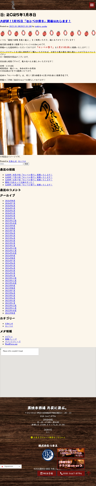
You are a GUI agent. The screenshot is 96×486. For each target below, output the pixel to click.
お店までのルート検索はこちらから (49, 437)
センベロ (22, 161)
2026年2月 (10, 215)
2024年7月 (10, 260)
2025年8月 (10, 228)
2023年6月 (10, 293)
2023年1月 (10, 303)
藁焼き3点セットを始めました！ (19, 182)
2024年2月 (10, 273)
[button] (92, 5)
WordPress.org (11, 344)
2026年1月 (10, 218)
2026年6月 (10, 205)
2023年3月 (10, 300)
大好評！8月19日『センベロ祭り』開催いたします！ (29, 174)
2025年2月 (10, 243)
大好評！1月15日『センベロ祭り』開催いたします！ (35, 20)
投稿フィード (11, 339)
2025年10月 (10, 223)
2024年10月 (10, 253)
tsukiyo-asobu (41, 26)
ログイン (9, 336)
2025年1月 (10, 245)
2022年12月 (10, 305)
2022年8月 (10, 313)
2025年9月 (10, 225)
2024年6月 (10, 263)
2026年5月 (10, 208)
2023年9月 (10, 285)
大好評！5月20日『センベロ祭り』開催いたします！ (29, 184)
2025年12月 (10, 220)
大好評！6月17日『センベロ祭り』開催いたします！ (29, 179)
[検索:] (12, 163)
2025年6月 (10, 233)
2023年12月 (10, 278)
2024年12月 (10, 248)
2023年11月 (10, 280)
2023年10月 (10, 283)
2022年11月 (10, 308)
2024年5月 (10, 265)
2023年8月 (10, 288)
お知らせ (13, 161)
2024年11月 (10, 250)
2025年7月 (10, 230)
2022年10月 (10, 310)
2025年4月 (10, 238)
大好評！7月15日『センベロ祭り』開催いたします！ (29, 177)
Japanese (8, 466)
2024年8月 (10, 258)
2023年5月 (10, 295)
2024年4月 (10, 268)
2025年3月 (10, 240)
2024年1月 (10, 275)
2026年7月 (10, 203)
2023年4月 (10, 298)
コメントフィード (13, 341)
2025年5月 (10, 235)
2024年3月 (10, 270)
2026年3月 (10, 213)
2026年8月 (10, 200)
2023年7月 (10, 290)
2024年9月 (10, 255)
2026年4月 (10, 210)
